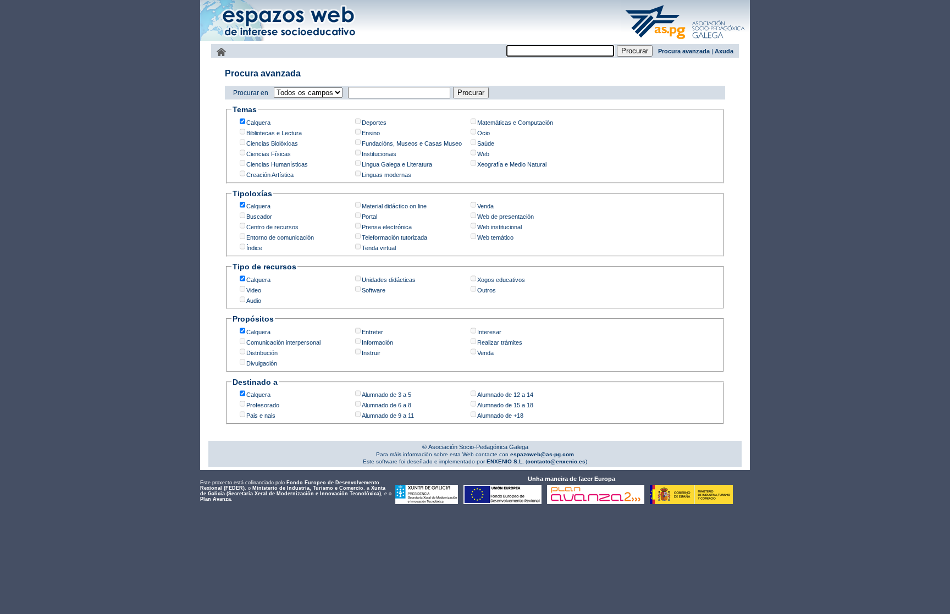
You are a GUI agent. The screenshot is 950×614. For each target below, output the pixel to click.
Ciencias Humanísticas (277, 164)
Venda (485, 206)
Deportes (374, 122)
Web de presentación (505, 216)
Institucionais (379, 154)
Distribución (262, 353)
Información (377, 342)
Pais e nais (260, 415)
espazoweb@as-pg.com (541, 454)
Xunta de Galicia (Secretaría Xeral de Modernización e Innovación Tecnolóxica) (292, 490)
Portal (369, 216)
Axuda (724, 51)
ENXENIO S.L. (504, 461)
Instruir (371, 353)
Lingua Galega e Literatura (397, 164)
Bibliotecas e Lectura (274, 133)
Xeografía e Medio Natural (511, 164)
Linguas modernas (386, 175)
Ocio (483, 133)
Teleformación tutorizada (394, 237)
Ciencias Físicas (268, 154)
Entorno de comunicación (280, 237)
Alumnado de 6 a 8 (386, 405)
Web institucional (499, 227)
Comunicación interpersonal (283, 342)
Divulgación (261, 363)
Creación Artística (270, 175)
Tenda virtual (379, 248)
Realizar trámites (499, 342)
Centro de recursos (272, 227)
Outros (486, 290)
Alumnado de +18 (500, 415)
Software (373, 290)
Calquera (258, 122)
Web (483, 154)
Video (253, 290)
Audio (253, 300)
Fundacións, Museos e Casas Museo (412, 143)
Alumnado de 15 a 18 (505, 405)
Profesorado (262, 405)
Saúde (485, 143)
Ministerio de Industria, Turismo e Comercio (307, 488)
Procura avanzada (684, 51)
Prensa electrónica (387, 227)
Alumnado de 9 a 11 (388, 415)
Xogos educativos (501, 279)
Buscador (259, 216)
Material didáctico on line (394, 206)
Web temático (495, 237)
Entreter (372, 332)
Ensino (371, 133)
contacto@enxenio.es (556, 461)
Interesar (489, 332)
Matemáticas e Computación (515, 122)
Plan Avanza (215, 499)
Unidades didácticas (389, 279)
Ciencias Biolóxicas (272, 143)
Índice (254, 248)
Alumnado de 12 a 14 (505, 394)
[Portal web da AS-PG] (685, 40)
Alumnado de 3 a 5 (386, 394)
